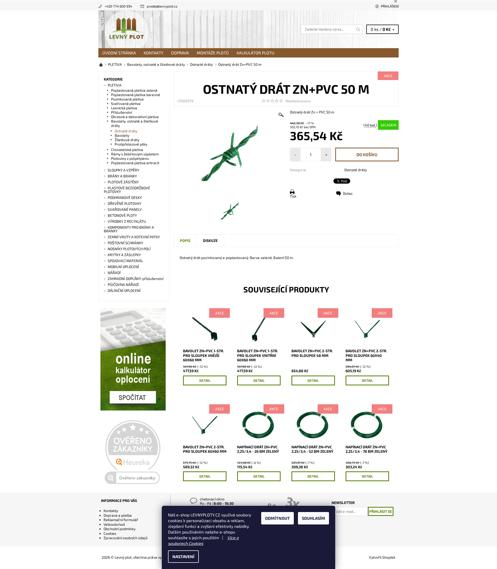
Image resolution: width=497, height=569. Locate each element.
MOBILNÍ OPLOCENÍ (123, 266)
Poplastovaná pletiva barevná (135, 94)
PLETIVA (114, 85)
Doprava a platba (118, 515)
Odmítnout (277, 518)
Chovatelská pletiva (127, 149)
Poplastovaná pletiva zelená (134, 90)
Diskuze (210, 240)
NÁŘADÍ (114, 272)
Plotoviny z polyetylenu (130, 158)
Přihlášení (390, 6)
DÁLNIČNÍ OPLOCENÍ (124, 290)
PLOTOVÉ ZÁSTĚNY (123, 182)
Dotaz (348, 193)
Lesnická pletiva (124, 108)
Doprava (180, 52)
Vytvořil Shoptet (382, 557)
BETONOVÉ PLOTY (122, 215)
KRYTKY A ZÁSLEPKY (124, 255)
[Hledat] (358, 29)
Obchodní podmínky (119, 529)
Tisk (293, 196)
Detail (204, 380)
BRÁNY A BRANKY (122, 176)
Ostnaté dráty (355, 170)
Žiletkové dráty (127, 140)
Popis (185, 240)
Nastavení (183, 556)
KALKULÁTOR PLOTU (255, 52)
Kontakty (153, 52)
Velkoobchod (114, 524)
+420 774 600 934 (118, 6)
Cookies (110, 533)
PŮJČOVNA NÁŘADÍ (123, 284)
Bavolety (122, 135)
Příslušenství (121, 112)
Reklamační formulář (121, 519)
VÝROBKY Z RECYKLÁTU (127, 221)
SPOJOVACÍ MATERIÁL (125, 260)
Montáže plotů (213, 52)
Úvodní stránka (119, 52)
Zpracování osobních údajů (126, 538)
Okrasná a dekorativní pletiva (135, 116)
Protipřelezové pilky (131, 144)
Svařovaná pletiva (126, 103)
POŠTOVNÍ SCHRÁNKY (125, 243)
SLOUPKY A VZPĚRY (123, 170)
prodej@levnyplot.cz (162, 6)
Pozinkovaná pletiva (127, 99)
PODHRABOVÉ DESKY (125, 197)
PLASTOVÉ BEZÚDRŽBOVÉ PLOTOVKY (127, 190)
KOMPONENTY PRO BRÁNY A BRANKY (129, 229)
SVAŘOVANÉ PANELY (125, 209)
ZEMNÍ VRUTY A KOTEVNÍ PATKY (134, 237)
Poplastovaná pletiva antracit (135, 163)
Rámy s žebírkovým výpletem (135, 154)
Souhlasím (313, 518)
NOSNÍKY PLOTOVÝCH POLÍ (129, 249)
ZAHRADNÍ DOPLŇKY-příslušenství (135, 278)
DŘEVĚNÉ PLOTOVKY (124, 203)
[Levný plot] (126, 28)
